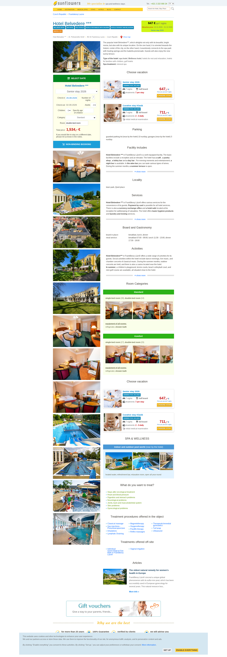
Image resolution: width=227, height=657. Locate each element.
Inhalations (112, 531)
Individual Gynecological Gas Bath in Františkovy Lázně (115, 552)
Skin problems (113, 506)
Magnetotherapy (137, 524)
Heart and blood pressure (118, 495)
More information (149, 645)
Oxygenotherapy (137, 526)
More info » (134, 592)
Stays (93, 9)
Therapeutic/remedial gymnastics (162, 524)
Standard (81, 117)
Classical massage (115, 524)
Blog (109, 9)
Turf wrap (157, 528)
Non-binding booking (78, 144)
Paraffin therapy (137, 529)
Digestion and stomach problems (121, 497)
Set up (167, 650)
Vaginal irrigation (137, 549)
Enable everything (186, 650)
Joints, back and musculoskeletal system (124, 503)
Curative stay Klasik (133, 105)
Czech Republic (59, 14)
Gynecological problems (117, 508)
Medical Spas (82, 9)
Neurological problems (117, 500)
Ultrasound (157, 531)
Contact (117, 9)
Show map (126, 37)
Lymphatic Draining (115, 534)
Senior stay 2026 (157, 30)
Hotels (101, 9)
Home (59, 9)
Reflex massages (137, 532)
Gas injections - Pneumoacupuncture (116, 527)
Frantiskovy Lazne (76, 14)
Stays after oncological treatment (121, 492)
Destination (69, 9)
